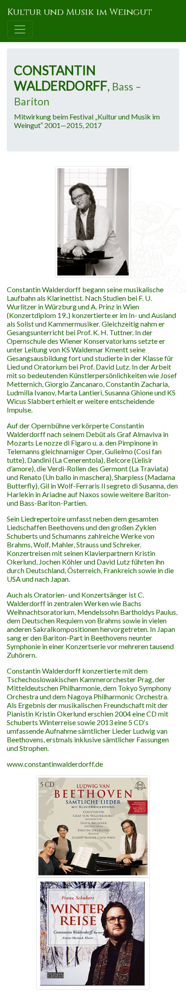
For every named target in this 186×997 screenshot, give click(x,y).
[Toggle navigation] (20, 29)
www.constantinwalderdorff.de (55, 764)
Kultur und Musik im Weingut (79, 12)
